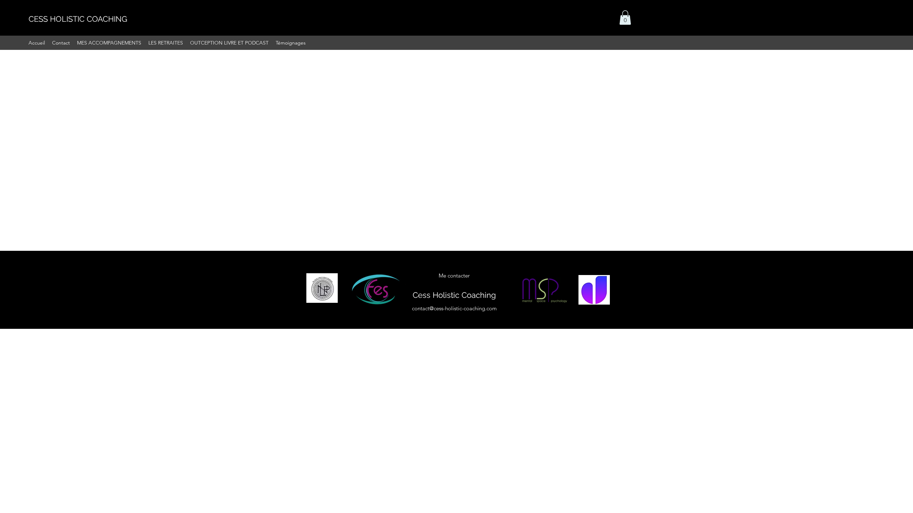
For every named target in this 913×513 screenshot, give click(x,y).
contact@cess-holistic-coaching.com (454, 308)
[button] (625, 17)
